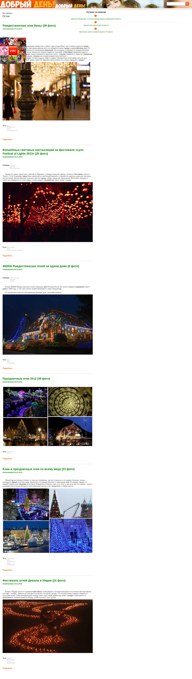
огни (67, 482)
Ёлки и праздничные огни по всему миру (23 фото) (39, 469)
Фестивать (11, 247)
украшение (87, 54)
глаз (46, 58)
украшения (49, 50)
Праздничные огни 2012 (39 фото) (26, 378)
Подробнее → (8, 139)
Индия (9, 658)
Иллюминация (12, 130)
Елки (8, 560)
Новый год (10, 561)
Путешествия (15, 168)
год (60, 289)
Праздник (10, 452)
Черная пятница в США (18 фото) (96, 25)
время (27, 54)
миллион (79, 48)
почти (73, 48)
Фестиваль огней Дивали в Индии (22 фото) (34, 580)
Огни (8, 129)
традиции (22, 484)
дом (45, 287)
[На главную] (27, 4)
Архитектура (14, 278)
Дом (8, 361)
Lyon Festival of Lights (15, 250)
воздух (71, 595)
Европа (12, 37)
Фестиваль (78, 174)
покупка (62, 54)
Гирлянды (10, 558)
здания (14, 482)
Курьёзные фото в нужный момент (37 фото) (96, 32)
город (24, 176)
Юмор (12, 281)
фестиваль (37, 592)
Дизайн (12, 167)
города (85, 46)
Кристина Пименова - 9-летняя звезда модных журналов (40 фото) (96, 19)
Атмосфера (67, 52)
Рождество (11, 127)
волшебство (49, 180)
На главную (7, 13)
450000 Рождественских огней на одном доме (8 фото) (41, 266)
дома (5, 289)
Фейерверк (11, 663)
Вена (9, 125)
